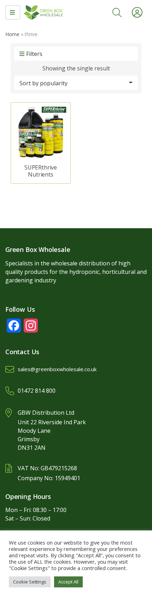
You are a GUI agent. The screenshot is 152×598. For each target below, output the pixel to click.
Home (12, 34)
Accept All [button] (68, 582)
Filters (34, 54)
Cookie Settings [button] (29, 582)
